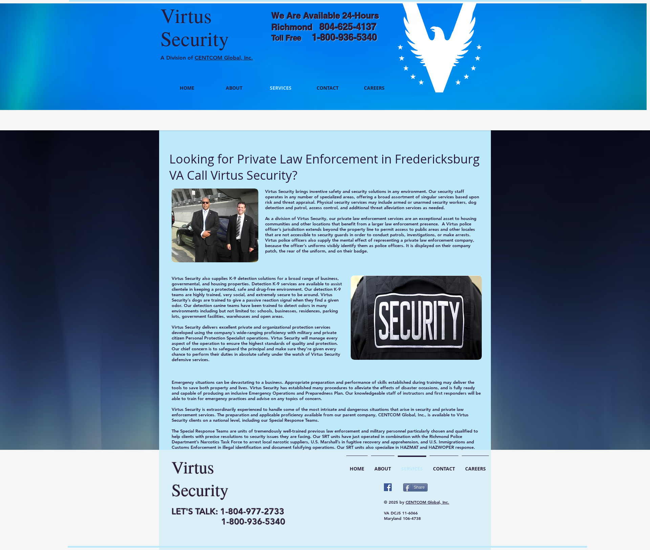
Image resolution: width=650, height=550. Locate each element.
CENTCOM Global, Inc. (224, 57)
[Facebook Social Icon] (388, 487)
